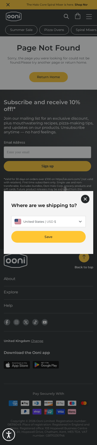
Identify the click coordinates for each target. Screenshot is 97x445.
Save (48, 237)
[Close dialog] (85, 199)
